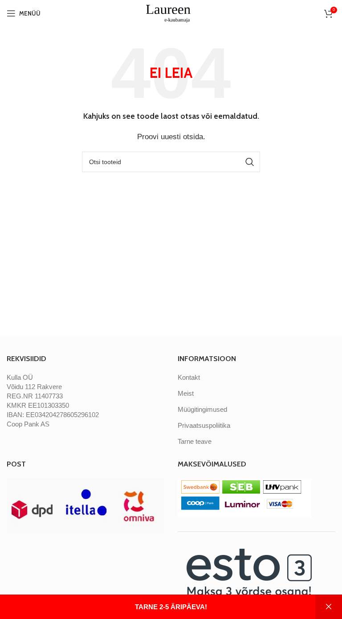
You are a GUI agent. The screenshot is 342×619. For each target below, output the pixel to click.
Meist (186, 393)
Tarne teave (195, 441)
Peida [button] (328, 607)
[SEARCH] (250, 162)
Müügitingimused (202, 409)
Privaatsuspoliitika (204, 425)
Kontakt (189, 377)
